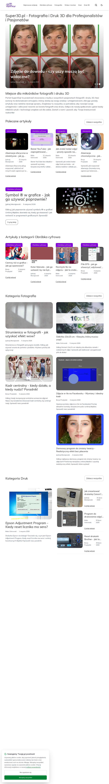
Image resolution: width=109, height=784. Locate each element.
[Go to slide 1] (95, 84)
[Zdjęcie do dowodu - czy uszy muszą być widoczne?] (54, 56)
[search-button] (96, 5)
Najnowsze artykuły (30, 5)
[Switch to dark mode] (102, 5)
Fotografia (58, 5)
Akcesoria (11, 131)
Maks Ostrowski (61, 343)
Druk (80, 5)
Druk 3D (87, 5)
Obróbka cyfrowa (46, 5)
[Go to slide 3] (99, 84)
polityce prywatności (33, 767)
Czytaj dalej (11, 222)
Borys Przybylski (11, 394)
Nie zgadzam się (25, 772)
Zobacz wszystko (94, 122)
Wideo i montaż (70, 5)
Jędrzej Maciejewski (17, 82)
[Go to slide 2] (97, 84)
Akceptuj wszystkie (25, 777)
